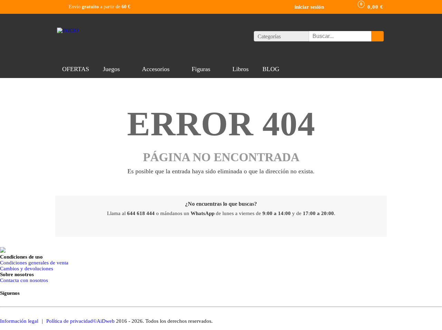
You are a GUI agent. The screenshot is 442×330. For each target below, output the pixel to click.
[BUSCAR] (377, 36)
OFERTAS (75, 69)
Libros (240, 69)
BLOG (270, 69)
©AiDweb (104, 321)
